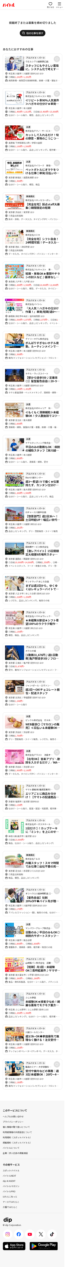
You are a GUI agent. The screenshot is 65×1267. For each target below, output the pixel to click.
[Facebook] (19, 1234)
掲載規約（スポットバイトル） (17, 1142)
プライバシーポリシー (13, 1121)
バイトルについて (11, 1147)
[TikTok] (52, 1234)
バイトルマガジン (11, 1186)
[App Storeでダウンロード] (14, 1246)
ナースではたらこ (11, 1201)
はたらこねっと (10, 1196)
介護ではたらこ (10, 1207)
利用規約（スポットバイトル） (17, 1137)
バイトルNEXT (9, 1175)
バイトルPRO (9, 1191)
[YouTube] (30, 1234)
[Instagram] (7, 1234)
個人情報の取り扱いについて (16, 1126)
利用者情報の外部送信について (17, 1132)
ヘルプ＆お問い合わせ (13, 1116)
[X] (41, 1234)
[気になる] (57, 59)
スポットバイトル (11, 1170)
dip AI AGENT (9, 1180)
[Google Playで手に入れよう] (44, 1246)
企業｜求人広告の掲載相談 (15, 1153)
